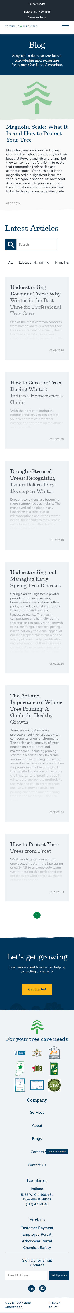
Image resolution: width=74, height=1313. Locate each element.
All (10, 262)
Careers (37, 1151)
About (37, 1125)
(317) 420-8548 (41, 11)
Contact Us (37, 1164)
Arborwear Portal (37, 1241)
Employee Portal (37, 1234)
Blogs (37, 1138)
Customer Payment (37, 1227)
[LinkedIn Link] (31, 1288)
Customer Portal (37, 17)
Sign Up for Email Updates (37, 1262)
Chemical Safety (37, 1247)
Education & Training (34, 262)
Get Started (37, 989)
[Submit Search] (10, 244)
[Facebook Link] (42, 1288)
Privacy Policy (54, 1305)
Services (37, 1112)
